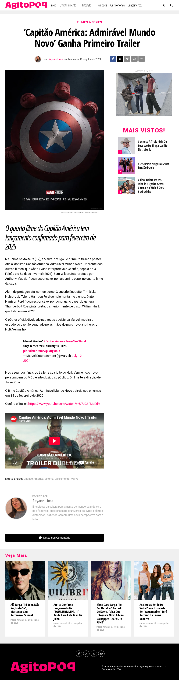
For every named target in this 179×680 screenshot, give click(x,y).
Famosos (102, 5)
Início (53, 5)
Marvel (75, 478)
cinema (49, 478)
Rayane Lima (56, 59)
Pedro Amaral (17, 620)
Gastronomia (117, 5)
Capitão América (34, 478)
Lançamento (62, 478)
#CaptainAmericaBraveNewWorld (65, 341)
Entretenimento (68, 5)
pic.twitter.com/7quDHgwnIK (41, 351)
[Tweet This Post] (120, 59)
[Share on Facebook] (113, 59)
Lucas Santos (146, 623)
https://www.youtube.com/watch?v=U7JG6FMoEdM (64, 404)
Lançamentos (135, 5)
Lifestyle (86, 5)
